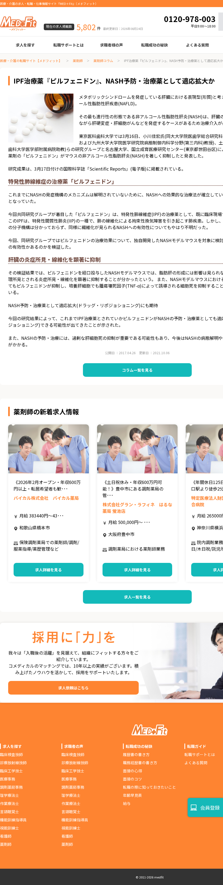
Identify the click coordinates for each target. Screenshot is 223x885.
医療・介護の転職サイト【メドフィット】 (31, 60)
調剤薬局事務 (11, 787)
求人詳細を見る (48, 569)
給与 (127, 803)
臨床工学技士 (11, 770)
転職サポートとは (68, 45)
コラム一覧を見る (137, 370)
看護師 (5, 836)
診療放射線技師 (13, 762)
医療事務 (7, 779)
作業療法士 (9, 803)
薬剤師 (78, 60)
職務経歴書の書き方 (140, 762)
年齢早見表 (132, 795)
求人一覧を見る (137, 597)
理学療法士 (9, 795)
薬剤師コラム (103, 60)
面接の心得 (132, 770)
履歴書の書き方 (136, 754)
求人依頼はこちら (73, 687)
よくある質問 (197, 45)
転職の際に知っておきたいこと (149, 787)
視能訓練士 (9, 828)
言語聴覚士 (9, 811)
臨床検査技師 (11, 754)
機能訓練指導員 (13, 819)
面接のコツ (132, 779)
